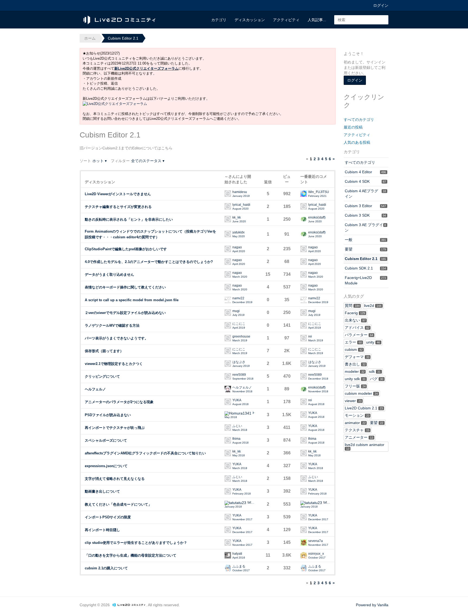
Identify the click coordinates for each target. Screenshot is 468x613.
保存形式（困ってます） (104, 351)
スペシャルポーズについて (106, 440)
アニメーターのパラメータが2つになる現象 (119, 402)
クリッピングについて (102, 376)
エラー (353, 342)
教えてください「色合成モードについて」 (118, 504)
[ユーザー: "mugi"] (228, 312)
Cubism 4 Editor (365, 172)
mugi (236, 311)
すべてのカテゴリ (359, 119)
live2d (372, 305)
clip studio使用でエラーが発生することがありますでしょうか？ (136, 543)
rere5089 (239, 375)
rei (310, 336)
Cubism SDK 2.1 (365, 268)
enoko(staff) (317, 217)
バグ (376, 379)
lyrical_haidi (241, 205)
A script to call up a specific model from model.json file (131, 300)
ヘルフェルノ (95, 389)
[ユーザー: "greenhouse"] (228, 338)
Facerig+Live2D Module (365, 280)
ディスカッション (250, 20)
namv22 (238, 298)
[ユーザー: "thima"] (228, 440)
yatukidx (238, 232)
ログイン (380, 5)
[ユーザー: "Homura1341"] (238, 413)
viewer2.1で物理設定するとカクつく (114, 364)
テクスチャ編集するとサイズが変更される (118, 207)
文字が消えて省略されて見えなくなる (115, 479)
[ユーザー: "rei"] (303, 338)
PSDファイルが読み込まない (108, 415)
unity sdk (355, 379)
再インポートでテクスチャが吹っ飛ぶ (115, 428)
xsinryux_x (316, 554)
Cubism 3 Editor (365, 206)
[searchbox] (361, 19)
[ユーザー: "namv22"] (228, 300)
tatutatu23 (251, 502)
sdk (375, 371)
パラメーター (359, 335)
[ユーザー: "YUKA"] (228, 402)
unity (373, 342)
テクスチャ (357, 430)
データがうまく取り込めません (109, 274)
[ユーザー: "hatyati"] (228, 555)
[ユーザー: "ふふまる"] (228, 568)
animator (355, 423)
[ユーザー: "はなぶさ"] (228, 363)
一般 (365, 240)
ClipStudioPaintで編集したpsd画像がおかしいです (126, 249)
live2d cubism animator (364, 446)
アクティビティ (286, 20)
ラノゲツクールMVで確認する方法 (112, 325)
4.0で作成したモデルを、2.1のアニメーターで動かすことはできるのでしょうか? (149, 262)
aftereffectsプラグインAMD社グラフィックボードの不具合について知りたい (145, 453)
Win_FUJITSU (318, 192)
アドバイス (357, 327)
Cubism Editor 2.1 (365, 258)
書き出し (355, 364)
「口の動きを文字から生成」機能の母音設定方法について (130, 555)
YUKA (236, 400)
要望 (365, 249)
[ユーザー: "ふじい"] (228, 427)
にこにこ (238, 324)
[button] (99, 160)
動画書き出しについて (102, 491)
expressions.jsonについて (106, 466)
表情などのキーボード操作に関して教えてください (125, 287)
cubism (354, 349)
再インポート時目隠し (102, 530)
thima (236, 439)
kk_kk (236, 217)
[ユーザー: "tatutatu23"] (235, 503)
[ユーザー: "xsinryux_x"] (303, 555)
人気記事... (317, 20)
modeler (355, 371)
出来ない (355, 320)
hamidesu (239, 192)
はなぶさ (238, 362)
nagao (237, 247)
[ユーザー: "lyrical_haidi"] (228, 206)
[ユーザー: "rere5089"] (228, 376)
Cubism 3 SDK (365, 215)
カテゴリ (218, 20)
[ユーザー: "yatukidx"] (228, 234)
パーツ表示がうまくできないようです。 (116, 338)
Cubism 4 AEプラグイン (365, 193)
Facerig (355, 313)
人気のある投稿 (357, 142)
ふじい (237, 426)
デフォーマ (357, 357)
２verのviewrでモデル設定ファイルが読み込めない (125, 313)
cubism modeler (361, 393)
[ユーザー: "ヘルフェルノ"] (228, 389)
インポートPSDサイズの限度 (108, 517)
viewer (353, 401)
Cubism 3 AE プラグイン (365, 227)
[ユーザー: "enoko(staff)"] (303, 219)
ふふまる (238, 566)
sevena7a (315, 541)
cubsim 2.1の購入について (106, 568)
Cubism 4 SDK (365, 181)
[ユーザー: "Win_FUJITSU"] (303, 193)
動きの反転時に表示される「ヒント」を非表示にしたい (129, 219)
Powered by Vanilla (372, 605)
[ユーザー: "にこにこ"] (228, 325)
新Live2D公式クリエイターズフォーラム (146, 68)
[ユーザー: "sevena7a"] (303, 542)
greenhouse (241, 336)
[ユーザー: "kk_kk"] (228, 219)
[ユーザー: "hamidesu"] (228, 193)
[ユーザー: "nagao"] (228, 249)
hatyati (237, 554)
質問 (352, 305)
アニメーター (359, 437)
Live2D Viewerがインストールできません (118, 194)
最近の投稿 (353, 127)
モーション (357, 415)
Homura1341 (254, 413)
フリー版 (355, 386)
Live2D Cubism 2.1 (364, 408)
